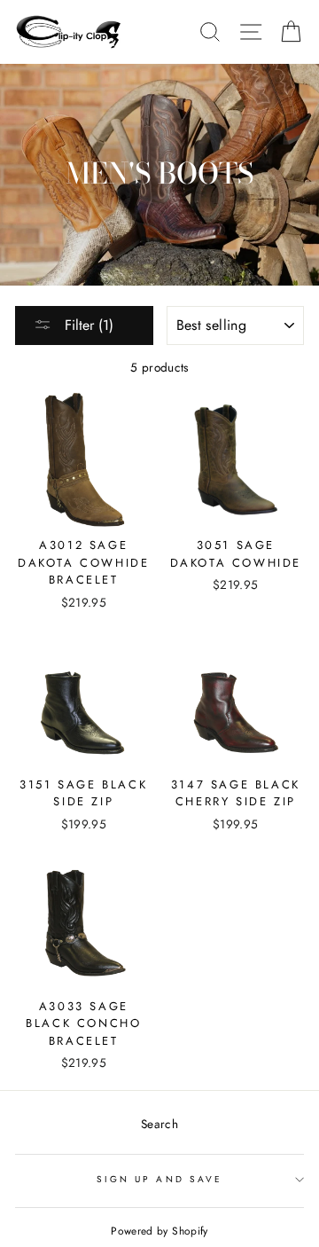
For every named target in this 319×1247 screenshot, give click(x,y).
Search (159, 1124)
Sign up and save (159, 1179)
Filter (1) (86, 325)
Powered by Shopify (159, 1231)
